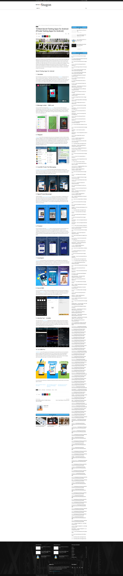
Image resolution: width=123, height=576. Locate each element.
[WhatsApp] (49, 36)
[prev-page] (36, 428)
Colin (72, 196)
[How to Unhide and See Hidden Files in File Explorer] (74, 45)
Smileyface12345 (74, 303)
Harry (72, 516)
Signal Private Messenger (46, 196)
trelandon (73, 207)
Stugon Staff (39, 33)
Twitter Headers (74, 317)
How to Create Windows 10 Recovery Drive (62, 400)
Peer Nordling (74, 222)
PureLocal (73, 168)
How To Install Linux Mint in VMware (79, 161)
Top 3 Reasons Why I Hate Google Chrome (80, 143)
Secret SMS (42, 291)
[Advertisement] (61, 16)
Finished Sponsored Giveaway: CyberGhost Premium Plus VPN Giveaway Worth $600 (79, 420)
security (56, 389)
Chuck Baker (73, 129)
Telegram (37, 137)
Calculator (60, 76)
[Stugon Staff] (36, 33)
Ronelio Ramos (74, 242)
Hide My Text (45, 320)
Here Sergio (73, 256)
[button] (86, 8)
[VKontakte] (82, 568)
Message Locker (51, 107)
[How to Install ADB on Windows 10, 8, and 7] (64, 421)
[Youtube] (86, 0)
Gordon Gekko (74, 528)
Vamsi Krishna (74, 86)
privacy (53, 389)
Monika (73, 190)
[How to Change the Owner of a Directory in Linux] (74, 40)
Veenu (72, 437)
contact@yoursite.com (56, 571)
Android (39, 25)
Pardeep (73, 394)
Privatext (47, 228)
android (40, 389)
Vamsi (72, 267)
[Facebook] (81, 0)
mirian (73, 278)
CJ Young (73, 311)
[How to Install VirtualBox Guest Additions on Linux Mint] (74, 36)
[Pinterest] (47, 36)
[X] (84, 0)
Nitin (72, 479)
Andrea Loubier (74, 314)
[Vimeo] (85, 0)
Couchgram (38, 260)
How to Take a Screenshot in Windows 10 (81, 225)
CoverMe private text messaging (41, 169)
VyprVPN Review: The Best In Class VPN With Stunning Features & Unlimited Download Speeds (79, 323)
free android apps (48, 389)
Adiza (72, 400)
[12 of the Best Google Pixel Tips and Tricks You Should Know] (52, 421)
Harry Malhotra (74, 389)
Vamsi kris (73, 295)
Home (37, 25)
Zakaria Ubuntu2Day (75, 276)
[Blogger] (72, 568)
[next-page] (38, 428)
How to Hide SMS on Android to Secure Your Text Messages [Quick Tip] (52, 385)
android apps (43, 389)
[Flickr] (77, 568)
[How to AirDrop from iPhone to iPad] (74, 31)
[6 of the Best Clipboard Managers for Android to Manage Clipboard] (41, 421)
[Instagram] (82, 0)
